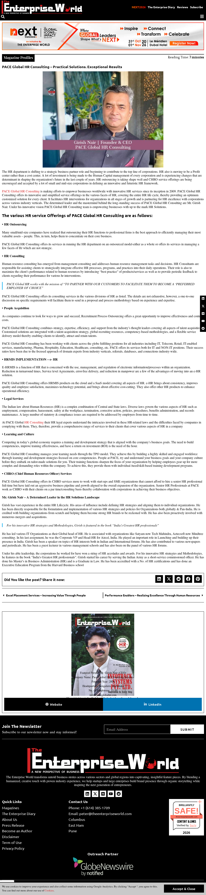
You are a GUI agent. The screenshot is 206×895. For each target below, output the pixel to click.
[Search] (3, 16)
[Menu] (202, 16)
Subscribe (196, 7)
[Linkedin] (203, 299)
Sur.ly (193, 825)
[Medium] (203, 313)
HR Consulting (34, 422)
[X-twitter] (203, 306)
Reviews (182, 7)
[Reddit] (203, 328)
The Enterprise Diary (161, 7)
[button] (159, 579)
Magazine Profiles (18, 57)
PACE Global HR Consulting (21, 191)
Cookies (49, 890)
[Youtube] (203, 321)
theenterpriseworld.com (186, 817)
